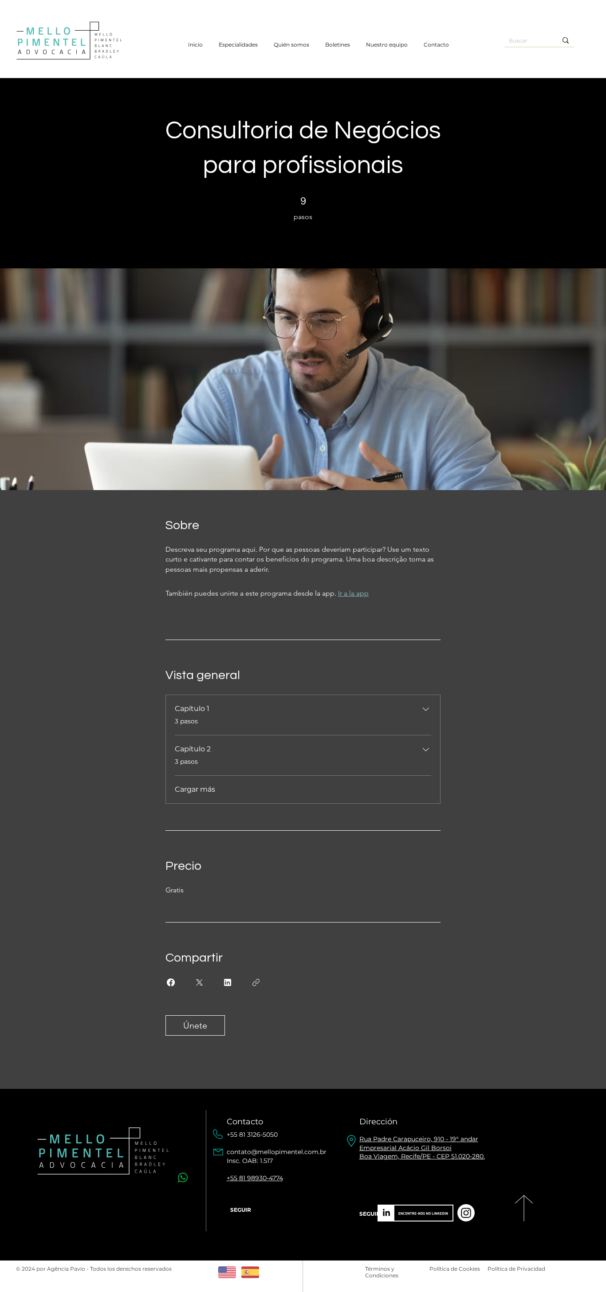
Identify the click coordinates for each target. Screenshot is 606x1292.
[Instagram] (466, 1212)
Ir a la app (353, 593)
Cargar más (195, 789)
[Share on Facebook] (170, 982)
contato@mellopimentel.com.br (277, 1152)
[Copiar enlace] (256, 982)
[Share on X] (199, 982)
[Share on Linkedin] (227, 982)
